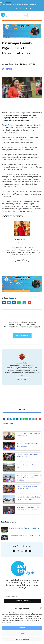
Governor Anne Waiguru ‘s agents (20, 125)
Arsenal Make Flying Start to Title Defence (24, 528)
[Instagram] (20, 8)
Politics (8, 69)
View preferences (22, 639)
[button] (41, 609)
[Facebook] (13, 8)
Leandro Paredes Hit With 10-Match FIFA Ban (25, 536)
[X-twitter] (18, 551)
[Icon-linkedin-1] (26, 551)
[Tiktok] (31, 8)
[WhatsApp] (24, 8)
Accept (22, 628)
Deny (22, 633)
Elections (12, 298)
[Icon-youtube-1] (22, 551)
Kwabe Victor (22, 239)
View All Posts (22, 260)
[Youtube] (27, 8)
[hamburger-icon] (25, 15)
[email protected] (7, 2)
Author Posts (22, 379)
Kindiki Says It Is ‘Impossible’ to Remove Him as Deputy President (29, 477)
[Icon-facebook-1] (14, 551)
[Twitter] (17, 8)
